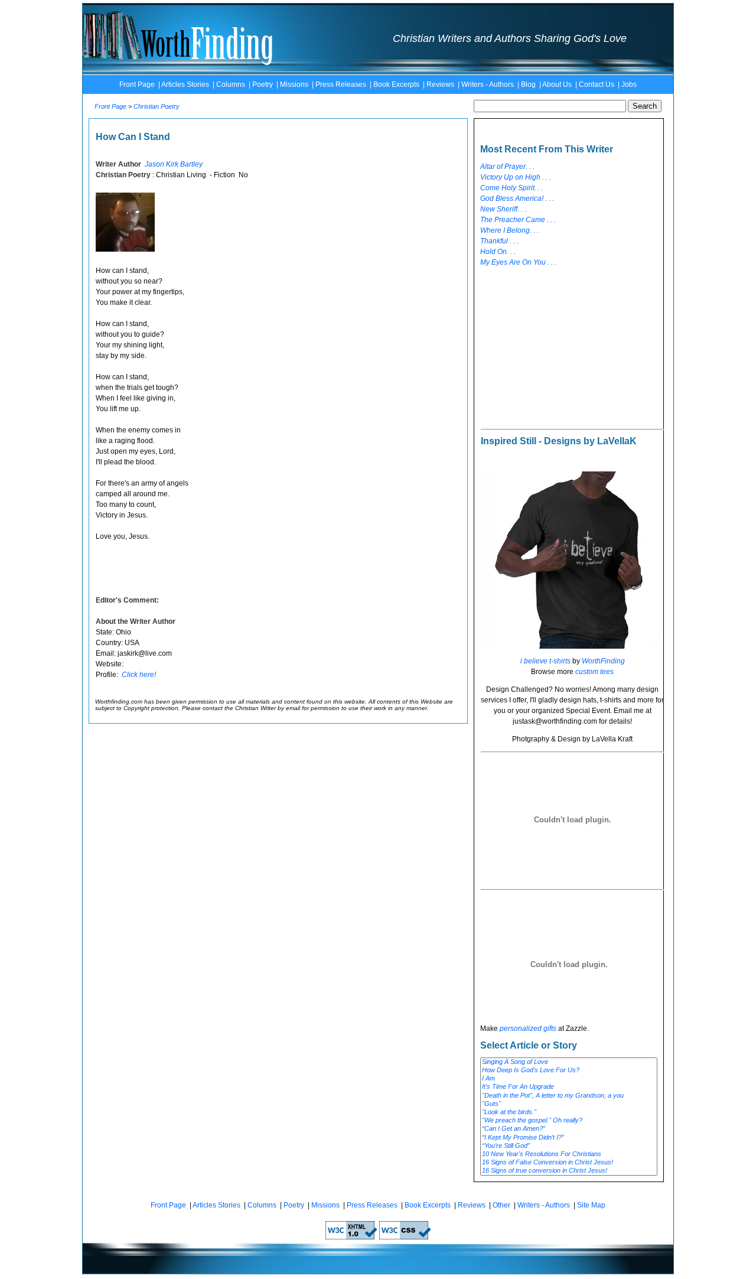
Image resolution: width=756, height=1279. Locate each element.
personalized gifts (528, 1028)
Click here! (139, 675)
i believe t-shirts (545, 661)
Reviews (440, 84)
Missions (294, 84)
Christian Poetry (156, 106)
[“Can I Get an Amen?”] (569, 1129)
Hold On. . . (498, 252)
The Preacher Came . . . (518, 220)
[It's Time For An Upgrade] (569, 1087)
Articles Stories (185, 84)
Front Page (137, 84)
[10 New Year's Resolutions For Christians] (569, 1154)
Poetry (262, 84)
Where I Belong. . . (509, 230)
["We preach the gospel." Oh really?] (569, 1121)
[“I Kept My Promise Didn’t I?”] (569, 1138)
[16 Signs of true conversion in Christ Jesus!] (569, 1171)
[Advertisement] (568, 348)
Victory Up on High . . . (515, 177)
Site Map (591, 1205)
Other (501, 1205)
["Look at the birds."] (569, 1112)
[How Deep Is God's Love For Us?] (569, 1070)
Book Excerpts (396, 84)
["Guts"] (569, 1104)
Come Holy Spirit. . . (511, 188)
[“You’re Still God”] (569, 1146)
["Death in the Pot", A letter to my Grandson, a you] (569, 1096)
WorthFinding (603, 661)
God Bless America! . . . (517, 198)
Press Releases (340, 84)
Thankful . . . (499, 241)
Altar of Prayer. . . (507, 166)
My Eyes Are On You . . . (518, 262)
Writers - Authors (487, 84)
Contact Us (596, 84)
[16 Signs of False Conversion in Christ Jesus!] (569, 1162)
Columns (230, 84)
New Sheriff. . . (503, 209)
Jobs (629, 84)
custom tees (594, 672)
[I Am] (569, 1079)
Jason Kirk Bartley (174, 164)
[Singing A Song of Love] (569, 1062)
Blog (528, 84)
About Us (557, 84)
